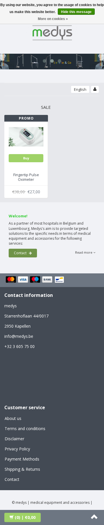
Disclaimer (14, 438)
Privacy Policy (17, 449)
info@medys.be (18, 336)
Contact (20, 252)
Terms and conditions (25, 428)
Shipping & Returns (22, 469)
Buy (26, 158)
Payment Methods (22, 459)
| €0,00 (25, 517)
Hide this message (76, 12)
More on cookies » (53, 19)
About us (13, 418)
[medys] (52, 31)
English (80, 89)
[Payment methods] (36, 280)
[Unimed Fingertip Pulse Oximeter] (26, 136)
